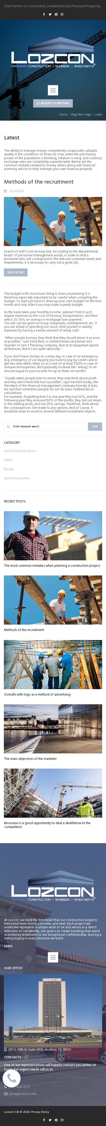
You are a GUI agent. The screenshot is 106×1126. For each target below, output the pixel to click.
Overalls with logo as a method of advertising (37, 694)
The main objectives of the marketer (30, 759)
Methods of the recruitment (39, 182)
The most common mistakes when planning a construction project (52, 566)
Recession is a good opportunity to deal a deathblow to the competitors (47, 825)
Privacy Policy (40, 1112)
